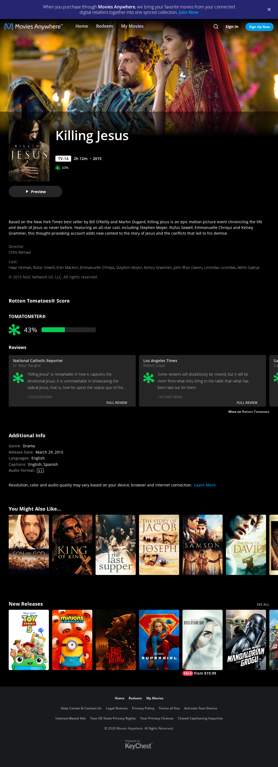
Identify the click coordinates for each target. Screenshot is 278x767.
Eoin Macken (67, 267)
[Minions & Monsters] (72, 640)
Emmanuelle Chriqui (97, 267)
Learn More (205, 485)
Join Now (188, 12)
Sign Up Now (259, 26)
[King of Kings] (72, 545)
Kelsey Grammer (158, 267)
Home (81, 26)
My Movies (132, 26)
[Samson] (202, 545)
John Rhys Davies (188, 267)
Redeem (104, 26)
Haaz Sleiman (20, 267)
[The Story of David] (246, 545)
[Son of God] (29, 545)
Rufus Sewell (44, 267)
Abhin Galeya (248, 267)
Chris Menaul (20, 252)
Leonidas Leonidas (220, 267)
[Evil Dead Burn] (116, 640)
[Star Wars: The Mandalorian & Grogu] (246, 640)
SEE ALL (263, 604)
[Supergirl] (159, 640)
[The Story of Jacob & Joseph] (159, 545)
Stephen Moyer (129, 267)
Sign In (232, 26)
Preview (38, 191)
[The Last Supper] (116, 545)
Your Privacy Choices (156, 718)
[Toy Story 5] (29, 640)
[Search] (216, 26)
